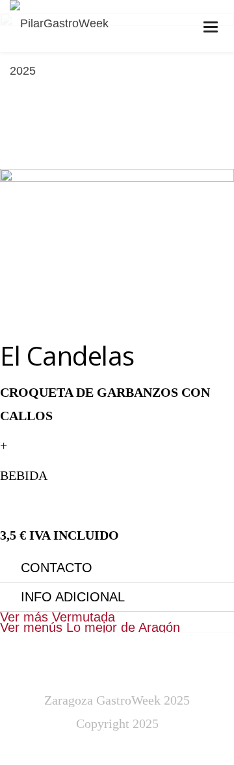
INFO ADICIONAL (73, 597)
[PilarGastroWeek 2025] (74, 47)
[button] (117, 568)
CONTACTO (56, 567)
